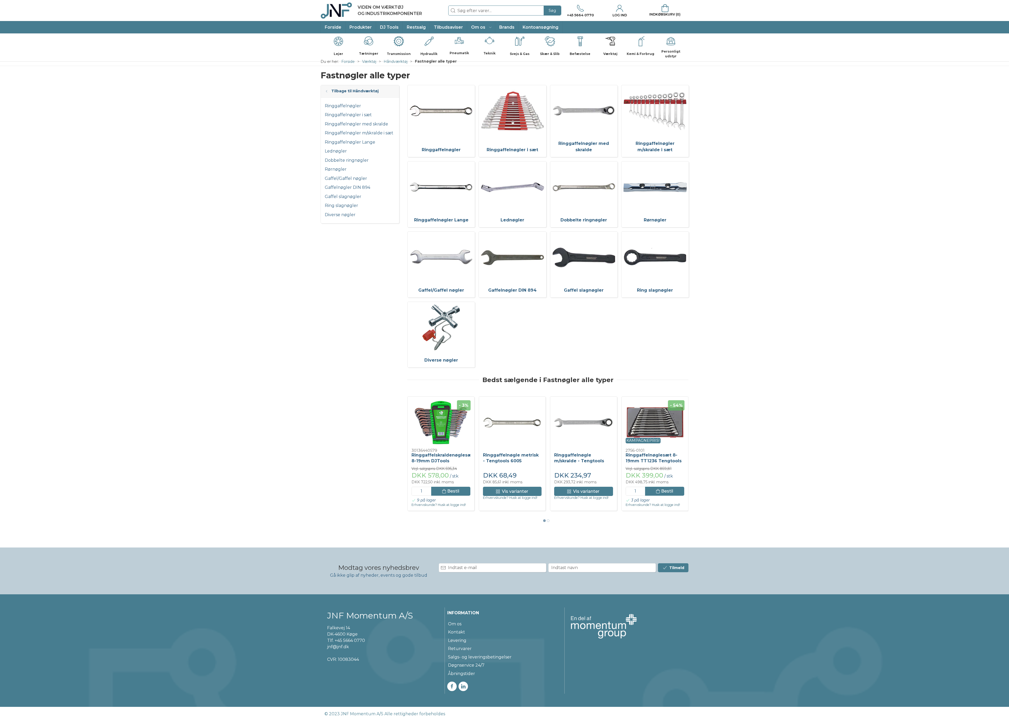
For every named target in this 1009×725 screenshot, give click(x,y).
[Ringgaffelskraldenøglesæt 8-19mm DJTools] (440, 422)
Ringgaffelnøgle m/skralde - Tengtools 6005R (579, 461)
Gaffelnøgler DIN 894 (347, 187)
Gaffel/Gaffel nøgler (346, 178)
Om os (454, 623)
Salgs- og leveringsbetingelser (480, 657)
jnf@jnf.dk (338, 646)
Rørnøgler (336, 169)
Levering (457, 640)
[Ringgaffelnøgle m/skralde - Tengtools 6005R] (583, 422)
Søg (552, 10)
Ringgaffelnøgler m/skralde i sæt (359, 132)
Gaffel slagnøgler (343, 196)
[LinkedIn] (463, 686)
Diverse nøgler (340, 214)
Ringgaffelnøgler (343, 105)
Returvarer (460, 648)
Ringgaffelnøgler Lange (350, 142)
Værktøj (369, 61)
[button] (481, 27)
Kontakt (456, 632)
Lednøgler (336, 151)
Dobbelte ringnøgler (347, 160)
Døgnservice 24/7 (466, 665)
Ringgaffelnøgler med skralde (356, 123)
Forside (348, 61)
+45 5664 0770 (350, 640)
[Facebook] (452, 686)
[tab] (544, 520)
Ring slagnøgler (341, 205)
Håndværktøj (396, 61)
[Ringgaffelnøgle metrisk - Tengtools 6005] (512, 422)
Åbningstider (461, 673)
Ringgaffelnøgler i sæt (348, 114)
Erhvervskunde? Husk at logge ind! (438, 505)
